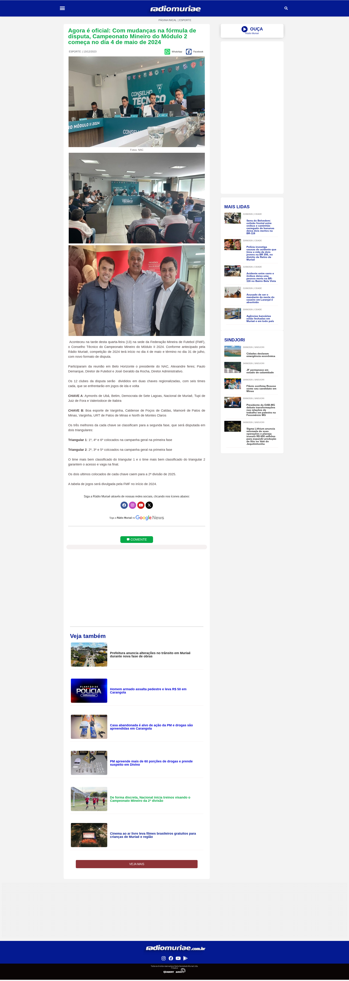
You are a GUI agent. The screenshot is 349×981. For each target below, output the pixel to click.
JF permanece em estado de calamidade (260, 371)
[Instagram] (132, 505)
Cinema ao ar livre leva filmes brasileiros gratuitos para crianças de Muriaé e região (153, 835)
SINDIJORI (259, 347)
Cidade (258, 214)
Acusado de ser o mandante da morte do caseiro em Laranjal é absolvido (260, 298)
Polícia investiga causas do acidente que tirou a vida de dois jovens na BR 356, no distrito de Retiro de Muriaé (261, 253)
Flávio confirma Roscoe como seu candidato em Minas (261, 389)
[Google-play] (185, 958)
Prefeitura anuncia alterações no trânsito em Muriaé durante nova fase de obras (150, 654)
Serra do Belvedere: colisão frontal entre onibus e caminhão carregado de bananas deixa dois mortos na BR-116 (260, 227)
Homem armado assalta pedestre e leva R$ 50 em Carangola (148, 690)
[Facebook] (124, 505)
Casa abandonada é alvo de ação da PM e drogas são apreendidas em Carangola (151, 726)
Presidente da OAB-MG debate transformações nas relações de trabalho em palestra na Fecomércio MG (261, 409)
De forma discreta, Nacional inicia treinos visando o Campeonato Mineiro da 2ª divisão (150, 799)
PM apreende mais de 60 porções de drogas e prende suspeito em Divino (151, 763)
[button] (62, 8)
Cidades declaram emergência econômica (260, 355)
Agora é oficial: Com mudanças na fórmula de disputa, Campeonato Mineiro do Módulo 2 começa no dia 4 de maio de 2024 (132, 36)
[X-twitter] (149, 505)
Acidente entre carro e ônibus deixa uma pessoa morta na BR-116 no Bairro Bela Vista (261, 277)
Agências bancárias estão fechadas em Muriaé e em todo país (260, 319)
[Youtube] (141, 505)
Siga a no (122, 517)
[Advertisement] (252, 66)
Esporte (185, 20)
